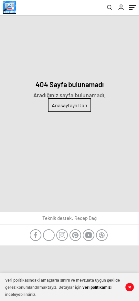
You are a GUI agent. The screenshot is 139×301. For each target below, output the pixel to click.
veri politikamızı (97, 287)
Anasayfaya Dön (69, 105)
